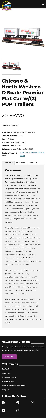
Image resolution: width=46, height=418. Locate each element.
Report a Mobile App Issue (13, 385)
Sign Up (9, 357)
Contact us (7, 369)
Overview (8, 163)
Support (33, 163)
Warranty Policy (9, 377)
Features (20, 163)
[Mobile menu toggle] (43, 4)
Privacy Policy (8, 381)
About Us (6, 373)
